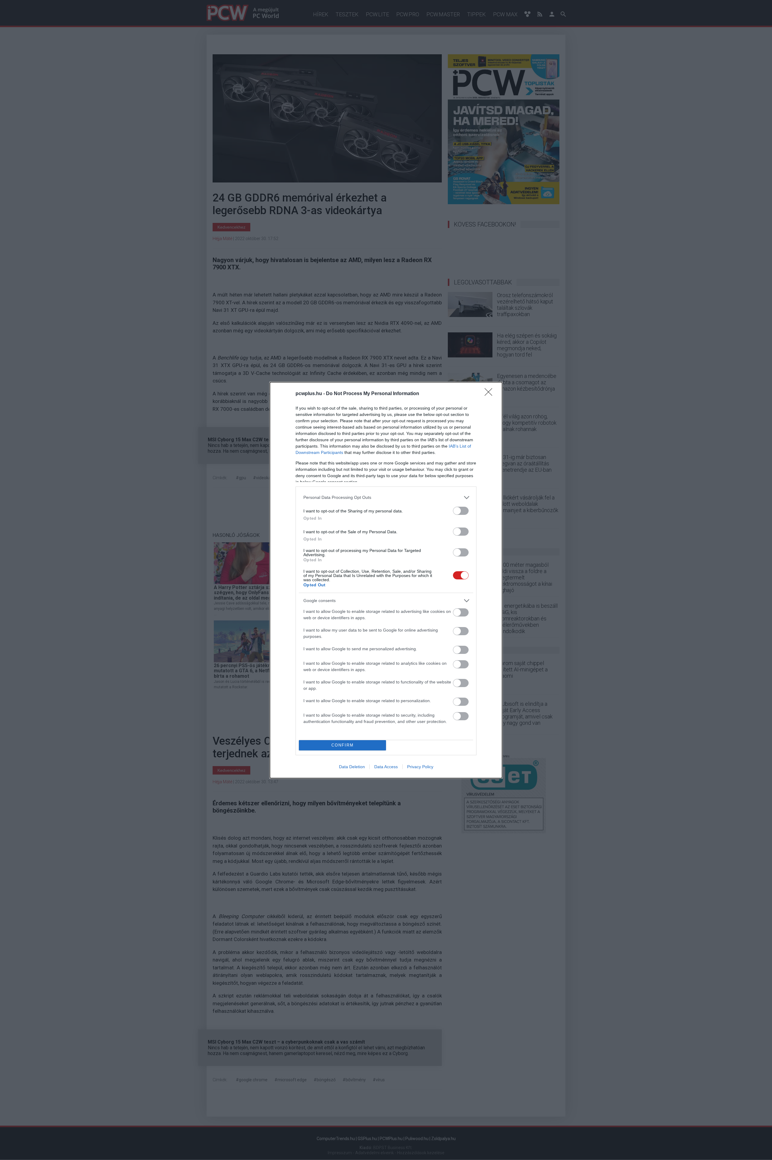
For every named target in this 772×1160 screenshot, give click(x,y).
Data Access (386, 766)
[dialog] (386, 580)
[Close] (490, 394)
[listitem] (386, 497)
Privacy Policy (420, 766)
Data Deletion (352, 766)
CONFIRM (342, 745)
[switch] (461, 511)
